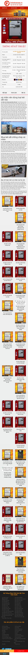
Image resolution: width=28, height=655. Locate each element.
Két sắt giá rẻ (18, 604)
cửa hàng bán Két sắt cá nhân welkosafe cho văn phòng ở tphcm (20, 246)
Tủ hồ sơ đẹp (5, 626)
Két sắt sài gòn (5, 597)
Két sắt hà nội (18, 601)
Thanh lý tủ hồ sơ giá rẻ (7, 638)
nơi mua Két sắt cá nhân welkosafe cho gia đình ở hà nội (20, 397)
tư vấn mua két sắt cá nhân (7, 296)
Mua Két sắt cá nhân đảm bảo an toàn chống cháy (20, 463)
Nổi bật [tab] (5, 93)
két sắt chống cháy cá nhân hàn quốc (20, 362)
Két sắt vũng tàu (5, 600)
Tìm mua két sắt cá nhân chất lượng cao (7, 313)
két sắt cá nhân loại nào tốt (20, 279)
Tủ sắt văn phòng (6, 627)
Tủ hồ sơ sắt (4, 629)
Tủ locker (17, 631)
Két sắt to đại (5, 605)
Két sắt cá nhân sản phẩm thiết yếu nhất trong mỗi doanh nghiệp (20, 327)
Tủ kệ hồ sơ (17, 644)
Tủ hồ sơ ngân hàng (6, 637)
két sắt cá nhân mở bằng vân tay (7, 263)
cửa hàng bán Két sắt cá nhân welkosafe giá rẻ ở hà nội (7, 380)
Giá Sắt (3, 644)
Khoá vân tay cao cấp (19, 616)
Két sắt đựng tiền (6, 603)
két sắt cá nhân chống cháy (7, 244)
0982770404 (21, 651)
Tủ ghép (4, 631)
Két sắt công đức (18, 610)
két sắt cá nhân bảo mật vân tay (7, 413)
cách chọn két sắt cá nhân (20, 553)
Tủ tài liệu (17, 627)
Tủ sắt (16, 633)
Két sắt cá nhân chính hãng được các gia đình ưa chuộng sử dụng (7, 475)
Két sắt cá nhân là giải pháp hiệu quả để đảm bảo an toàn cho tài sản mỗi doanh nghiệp (20, 482)
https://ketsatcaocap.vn (18, 193)
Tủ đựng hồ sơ (18, 634)
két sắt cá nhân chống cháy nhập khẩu (20, 379)
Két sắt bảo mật (5, 607)
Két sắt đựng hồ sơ (19, 614)
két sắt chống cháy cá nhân (20, 209)
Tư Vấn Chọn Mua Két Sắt (8, 611)
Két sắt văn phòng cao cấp (8, 614)
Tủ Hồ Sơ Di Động (6, 641)
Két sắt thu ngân (5, 610)
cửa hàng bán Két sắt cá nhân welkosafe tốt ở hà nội (20, 502)
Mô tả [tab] (23, 93)
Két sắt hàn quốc (5, 604)
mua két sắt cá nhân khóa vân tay (20, 413)
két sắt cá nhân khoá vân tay (20, 263)
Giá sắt (3, 630)
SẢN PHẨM (14, 8)
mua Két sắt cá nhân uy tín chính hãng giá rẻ (7, 463)
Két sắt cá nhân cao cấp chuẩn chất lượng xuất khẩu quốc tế (20, 308)
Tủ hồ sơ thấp (18, 626)
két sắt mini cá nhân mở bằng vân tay (7, 536)
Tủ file (3, 633)
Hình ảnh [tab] (14, 93)
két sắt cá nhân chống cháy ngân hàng (7, 520)
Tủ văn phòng (18, 637)
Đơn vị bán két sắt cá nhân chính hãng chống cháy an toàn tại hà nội (7, 346)
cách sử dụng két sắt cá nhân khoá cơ (7, 279)
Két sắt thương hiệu (6, 608)
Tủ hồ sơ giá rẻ (5, 636)
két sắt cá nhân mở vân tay (20, 536)
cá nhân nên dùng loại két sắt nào (9, 102)
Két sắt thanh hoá (18, 600)
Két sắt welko (18, 603)
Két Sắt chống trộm (19, 615)
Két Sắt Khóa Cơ (18, 611)
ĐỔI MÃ (5, 8)
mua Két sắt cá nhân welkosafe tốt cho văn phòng (20, 345)
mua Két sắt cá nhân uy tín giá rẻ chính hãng (20, 297)
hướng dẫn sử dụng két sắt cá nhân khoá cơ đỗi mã (7, 554)
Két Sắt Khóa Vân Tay (7, 612)
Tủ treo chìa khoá (18, 629)
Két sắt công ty (18, 605)
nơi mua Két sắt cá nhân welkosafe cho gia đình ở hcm (20, 520)
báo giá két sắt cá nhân (20, 429)
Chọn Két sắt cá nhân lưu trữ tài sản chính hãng (20, 570)
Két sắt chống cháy (19, 608)
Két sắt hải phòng (18, 597)
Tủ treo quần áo (18, 630)
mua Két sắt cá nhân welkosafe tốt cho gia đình (7, 210)
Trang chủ (7, 651)
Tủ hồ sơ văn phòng (19, 636)
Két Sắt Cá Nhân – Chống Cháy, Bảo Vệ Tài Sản (7, 588)
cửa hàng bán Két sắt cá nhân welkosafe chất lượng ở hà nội (20, 227)
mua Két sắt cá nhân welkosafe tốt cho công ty (7, 501)
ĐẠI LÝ (22, 8)
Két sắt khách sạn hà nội (20, 599)
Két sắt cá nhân (18, 607)
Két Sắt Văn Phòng (19, 612)
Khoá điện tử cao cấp (6, 618)
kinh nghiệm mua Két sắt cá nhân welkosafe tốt (20, 588)
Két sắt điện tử (5, 601)
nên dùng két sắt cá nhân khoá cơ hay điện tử (7, 430)
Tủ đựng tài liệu (5, 634)
